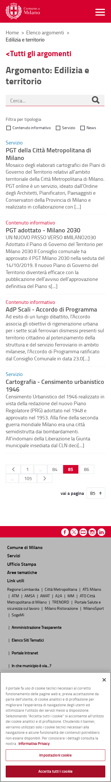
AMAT (45, 595)
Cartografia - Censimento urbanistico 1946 (55, 385)
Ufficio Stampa (21, 564)
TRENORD (61, 602)
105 (28, 478)
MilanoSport (93, 608)
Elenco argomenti (45, 32)
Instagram (92, 532)
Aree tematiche (22, 572)
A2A (59, 595)
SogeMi (18, 614)
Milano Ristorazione (62, 608)
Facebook (65, 532)
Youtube (83, 532)
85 (70, 469)
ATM (16, 595)
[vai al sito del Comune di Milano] (23, 11)
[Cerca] (96, 100)
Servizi (13, 555)
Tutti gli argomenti (40, 53)
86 (86, 469)
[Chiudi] (104, 680)
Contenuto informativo (32, 127)
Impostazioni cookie (55, 755)
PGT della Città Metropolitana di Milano (48, 153)
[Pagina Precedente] (13, 469)
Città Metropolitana (61, 589)
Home (12, 32)
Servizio (68, 127)
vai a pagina (72, 493)
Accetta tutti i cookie (55, 771)
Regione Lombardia (23, 589)
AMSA (30, 595)
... (40, 469)
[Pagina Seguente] (44, 478)
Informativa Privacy (34, 743)
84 (54, 469)
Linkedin (101, 532)
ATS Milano (92, 589)
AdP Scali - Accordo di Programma (51, 309)
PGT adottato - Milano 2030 (43, 229)
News (91, 127)
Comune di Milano (24, 547)
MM (71, 595)
